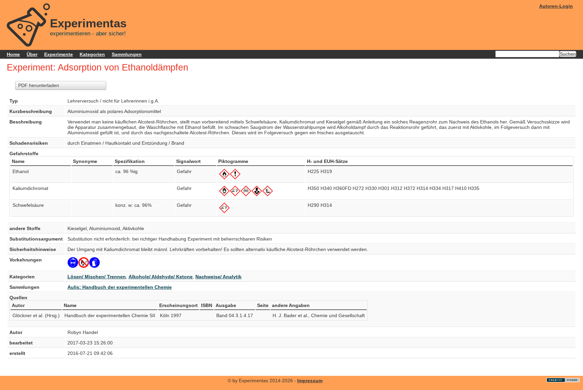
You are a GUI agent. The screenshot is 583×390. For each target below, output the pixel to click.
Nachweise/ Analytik (218, 276)
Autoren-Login (556, 6)
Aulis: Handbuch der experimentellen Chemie (119, 287)
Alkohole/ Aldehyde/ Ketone (161, 276)
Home (13, 54)
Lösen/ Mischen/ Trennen (96, 276)
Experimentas (88, 23)
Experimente (58, 54)
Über (32, 54)
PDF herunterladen (38, 85)
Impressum (310, 380)
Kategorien (92, 54)
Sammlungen (127, 54)
